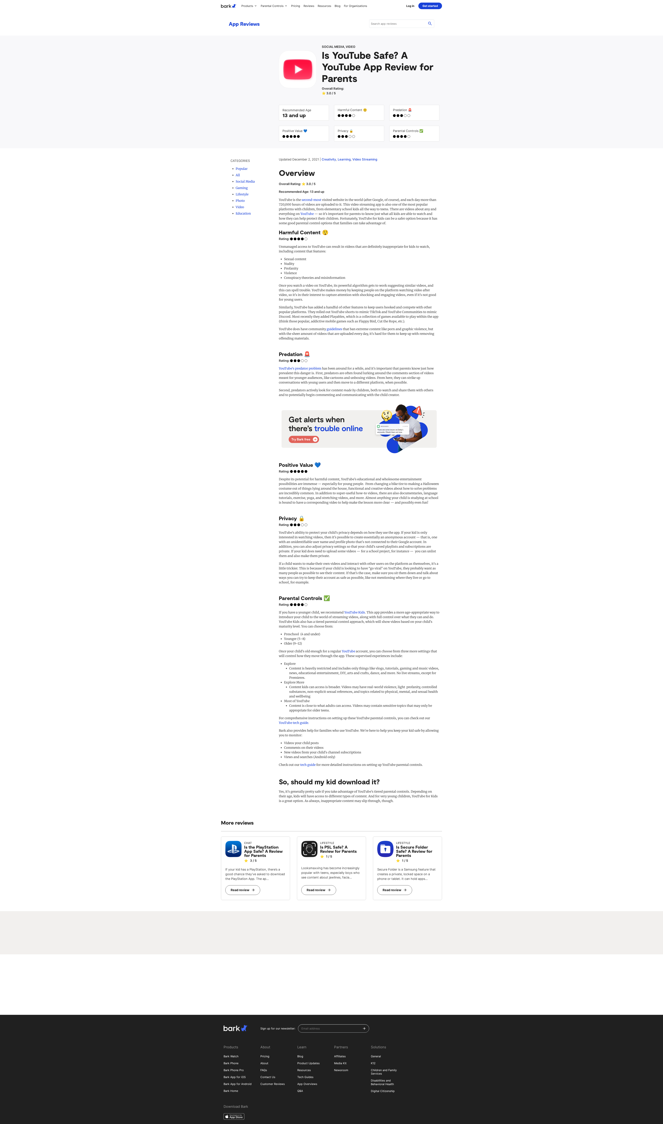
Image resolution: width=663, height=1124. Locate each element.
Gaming (242, 188)
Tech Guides (305, 1077)
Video (240, 207)
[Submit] (364, 1028)
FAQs (263, 1070)
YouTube (307, 214)
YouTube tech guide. (294, 723)
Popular (242, 169)
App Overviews (307, 1084)
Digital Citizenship (383, 1091)
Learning (344, 159)
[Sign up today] (359, 429)
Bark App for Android (238, 1084)
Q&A (300, 1091)
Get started (430, 6)
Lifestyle (242, 194)
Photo (240, 201)
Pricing (264, 1056)
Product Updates (308, 1063)
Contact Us (267, 1077)
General (376, 1056)
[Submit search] (430, 24)
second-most (311, 200)
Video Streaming (364, 159)
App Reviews (244, 24)
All (238, 175)
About (264, 1063)
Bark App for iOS (235, 1077)
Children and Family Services (384, 1071)
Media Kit (340, 1063)
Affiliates (340, 1056)
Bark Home (231, 1091)
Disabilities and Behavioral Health (382, 1082)
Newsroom (341, 1070)
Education (243, 213)
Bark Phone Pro (234, 1070)
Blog (300, 1056)
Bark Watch (231, 1056)
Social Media (245, 181)
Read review (240, 890)
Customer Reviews (272, 1084)
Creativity (329, 159)
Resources (304, 1070)
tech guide (308, 765)
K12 (373, 1063)
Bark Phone (231, 1063)
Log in (410, 6)
